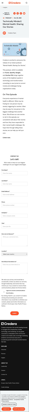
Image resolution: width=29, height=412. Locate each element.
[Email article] (24, 13)
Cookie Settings (5, 387)
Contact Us (4, 374)
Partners (3, 353)
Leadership (4, 366)
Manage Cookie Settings (9, 404)
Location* (4, 251)
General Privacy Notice (7, 399)
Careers (3, 370)
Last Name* (5, 180)
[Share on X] (17, 13)
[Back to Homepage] (14, 3)
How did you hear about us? (9, 261)
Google (18, 73)
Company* (4, 212)
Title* (3, 223)
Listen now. (7, 138)
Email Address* (6, 191)
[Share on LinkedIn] (14, 13)
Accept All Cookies (18, 409)
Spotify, (12, 73)
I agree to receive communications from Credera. (15, 292)
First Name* (5, 170)
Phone (3, 202)
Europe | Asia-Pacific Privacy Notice (10, 383)
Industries (3, 349)
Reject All (6, 409)
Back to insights (7, 13)
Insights (3, 357)
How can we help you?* (8, 234)
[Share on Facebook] (21, 13)
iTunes (7, 73)
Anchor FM (9, 75)
